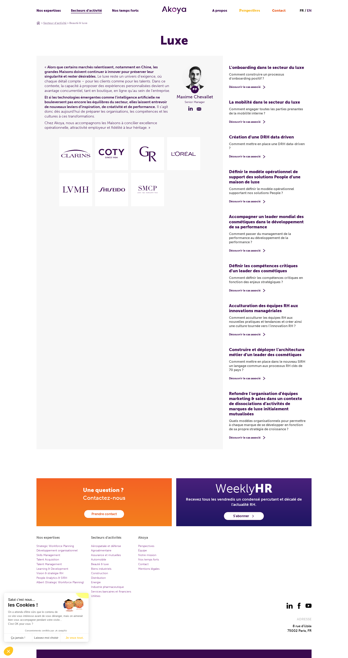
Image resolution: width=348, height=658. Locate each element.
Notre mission (147, 555)
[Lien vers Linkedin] (190, 108)
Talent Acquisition (47, 559)
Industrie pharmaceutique (107, 587)
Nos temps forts (125, 10)
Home (38, 23)
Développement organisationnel (57, 550)
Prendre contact (104, 514)
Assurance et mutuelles (106, 555)
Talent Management (49, 564)
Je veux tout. (75, 637)
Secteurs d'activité (86, 10)
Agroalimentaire (101, 550)
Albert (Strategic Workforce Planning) (60, 582)
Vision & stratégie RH (49, 573)
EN (309, 10)
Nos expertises (48, 10)
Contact (279, 10)
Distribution (98, 578)
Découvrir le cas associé (245, 87)
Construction (99, 573)
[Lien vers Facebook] (299, 606)
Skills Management (48, 555)
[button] (8, 651)
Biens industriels (101, 569)
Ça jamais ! (18, 637)
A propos (219, 10)
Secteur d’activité (54, 23)
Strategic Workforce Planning (55, 546)
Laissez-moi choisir (46, 637)
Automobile (98, 559)
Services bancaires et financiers (111, 591)
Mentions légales (149, 569)
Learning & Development (52, 569)
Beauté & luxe (100, 564)
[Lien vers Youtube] (309, 606)
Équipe (142, 550)
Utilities (95, 596)
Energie (96, 582)
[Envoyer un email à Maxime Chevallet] (199, 108)
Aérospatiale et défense (106, 546)
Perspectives (249, 10)
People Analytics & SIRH (51, 578)
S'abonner (241, 516)
